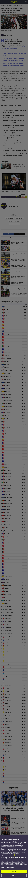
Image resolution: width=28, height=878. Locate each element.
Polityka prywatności (9, 855)
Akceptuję (14, 871)
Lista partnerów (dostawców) (8, 867)
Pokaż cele (14, 875)
